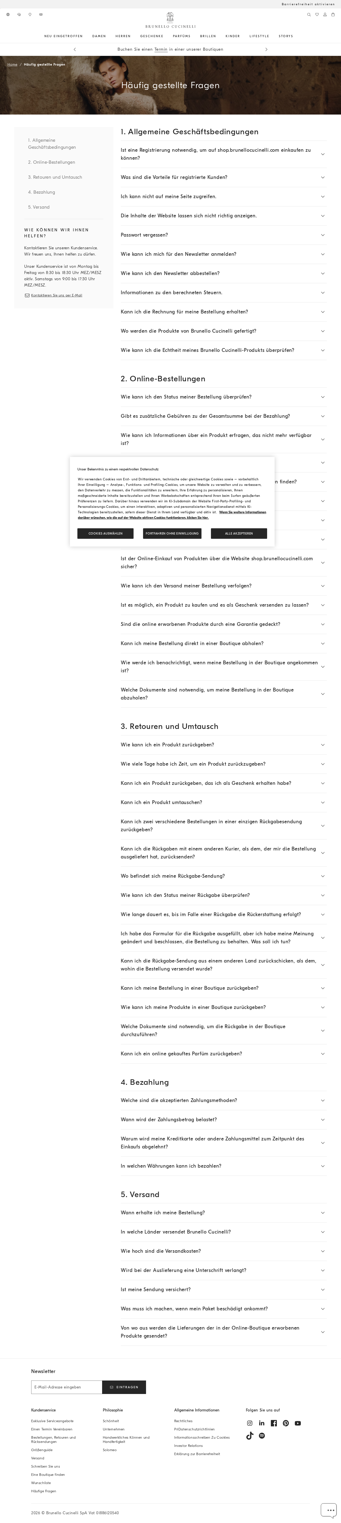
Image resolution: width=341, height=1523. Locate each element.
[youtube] (298, 1423)
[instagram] (250, 1423)
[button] (329, 1511)
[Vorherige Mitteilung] (75, 49)
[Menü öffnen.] (84, 36)
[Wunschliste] (317, 14)
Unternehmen (114, 1429)
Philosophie (113, 1410)
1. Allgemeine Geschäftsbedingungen (52, 144)
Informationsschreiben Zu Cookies (202, 1437)
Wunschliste (41, 1483)
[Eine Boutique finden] (30, 14)
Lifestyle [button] (259, 36)
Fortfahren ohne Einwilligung (172, 533)
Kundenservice (43, 1410)
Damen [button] (99, 36)
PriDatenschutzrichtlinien (194, 1429)
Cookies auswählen (106, 533)
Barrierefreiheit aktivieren (308, 4)
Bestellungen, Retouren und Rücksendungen (53, 1439)
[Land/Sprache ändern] (8, 14)
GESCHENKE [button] (152, 36)
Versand (37, 1458)
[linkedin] (262, 1423)
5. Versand (39, 207)
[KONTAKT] (19, 14)
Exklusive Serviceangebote (52, 1421)
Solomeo (110, 1450)
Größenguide (42, 1450)
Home (12, 64)
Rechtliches (183, 1421)
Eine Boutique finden (48, 1475)
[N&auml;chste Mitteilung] (266, 49)
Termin (161, 49)
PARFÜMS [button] (182, 36)
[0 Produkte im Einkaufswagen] (333, 14)
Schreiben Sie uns (45, 1466)
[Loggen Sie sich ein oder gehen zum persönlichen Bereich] (325, 14)
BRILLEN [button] (208, 36)
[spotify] (262, 1435)
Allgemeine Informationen (196, 1410)
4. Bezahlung (41, 192)
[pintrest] (286, 1423)
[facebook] (274, 1423)
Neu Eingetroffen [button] (63, 36)
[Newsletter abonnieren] (41, 14)
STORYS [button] (286, 36)
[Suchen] (309, 14)
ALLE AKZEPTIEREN (239, 533)
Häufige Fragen (43, 1491)
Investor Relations (188, 1446)
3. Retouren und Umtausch (55, 177)
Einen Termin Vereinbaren (51, 1429)
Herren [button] (123, 36)
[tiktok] (250, 1435)
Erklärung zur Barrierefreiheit (197, 1454)
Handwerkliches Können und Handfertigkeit (126, 1439)
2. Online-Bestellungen (51, 162)
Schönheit (111, 1421)
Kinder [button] (233, 36)
